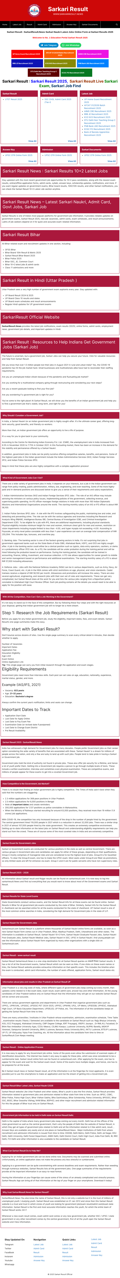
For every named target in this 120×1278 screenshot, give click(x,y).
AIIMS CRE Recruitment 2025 (89, 54)
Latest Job (17, 24)
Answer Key (71, 24)
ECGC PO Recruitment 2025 (73, 73)
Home (4, 24)
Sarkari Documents (90, 24)
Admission (56, 24)
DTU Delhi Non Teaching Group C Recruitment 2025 (43, 72)
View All (32, 141)
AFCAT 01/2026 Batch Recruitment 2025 (60, 54)
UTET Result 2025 (13, 99)
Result (29, 24)
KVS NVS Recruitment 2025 (56, 63)
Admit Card (42, 24)
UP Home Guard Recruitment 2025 (26, 54)
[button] (117, 24)
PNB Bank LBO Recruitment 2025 (91, 63)
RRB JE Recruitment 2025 (23, 63)
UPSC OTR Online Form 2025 (18, 155)
